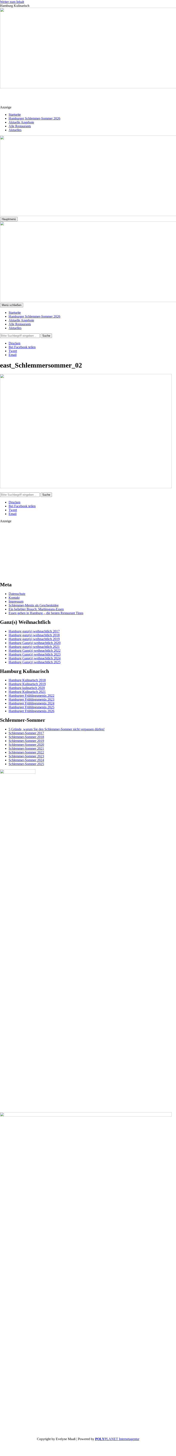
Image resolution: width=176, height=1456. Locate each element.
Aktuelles (15, 130)
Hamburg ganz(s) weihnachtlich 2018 (34, 635)
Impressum (16, 601)
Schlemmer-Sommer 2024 (26, 760)
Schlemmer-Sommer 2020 (26, 744)
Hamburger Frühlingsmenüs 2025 (31, 707)
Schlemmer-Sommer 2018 (26, 737)
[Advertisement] (90, 98)
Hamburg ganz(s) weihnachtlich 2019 (34, 639)
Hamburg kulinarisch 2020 (27, 688)
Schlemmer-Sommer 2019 (26, 741)
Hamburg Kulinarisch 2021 (27, 691)
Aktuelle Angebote (21, 122)
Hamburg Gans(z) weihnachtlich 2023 (35, 654)
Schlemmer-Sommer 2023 (26, 756)
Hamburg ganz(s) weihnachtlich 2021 (34, 646)
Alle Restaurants (20, 126)
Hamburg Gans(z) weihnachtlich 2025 (35, 662)
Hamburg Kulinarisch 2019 (27, 684)
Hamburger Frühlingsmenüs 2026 (31, 711)
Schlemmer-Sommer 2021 (26, 748)
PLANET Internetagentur (117, 1439)
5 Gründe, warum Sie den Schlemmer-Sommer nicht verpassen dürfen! (57, 729)
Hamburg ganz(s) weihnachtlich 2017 (34, 631)
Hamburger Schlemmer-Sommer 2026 (34, 118)
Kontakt (14, 597)
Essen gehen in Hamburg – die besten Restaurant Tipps (46, 613)
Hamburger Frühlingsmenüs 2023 (31, 699)
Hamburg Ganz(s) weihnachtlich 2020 (35, 643)
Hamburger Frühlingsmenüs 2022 (31, 695)
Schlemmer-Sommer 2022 (26, 752)
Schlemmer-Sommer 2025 (26, 764)
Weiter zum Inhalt (12, 2)
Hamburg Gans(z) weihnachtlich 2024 (35, 658)
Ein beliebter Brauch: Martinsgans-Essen (36, 609)
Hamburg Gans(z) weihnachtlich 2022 (35, 650)
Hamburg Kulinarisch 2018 (27, 680)
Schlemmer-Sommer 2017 (26, 733)
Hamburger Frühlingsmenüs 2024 (31, 703)
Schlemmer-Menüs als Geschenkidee (34, 605)
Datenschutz (17, 594)
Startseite (15, 114)
